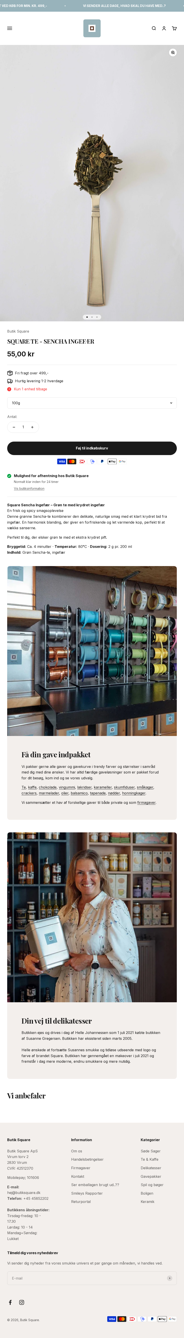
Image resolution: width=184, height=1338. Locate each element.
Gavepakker (151, 1176)
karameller (103, 787)
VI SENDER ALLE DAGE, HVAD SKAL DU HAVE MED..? (96, 6)
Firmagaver (80, 1168)
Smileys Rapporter (87, 1193)
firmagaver (146, 802)
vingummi (67, 787)
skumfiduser (124, 787)
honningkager (133, 793)
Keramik (147, 1201)
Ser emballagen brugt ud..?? (95, 1184)
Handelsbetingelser (87, 1159)
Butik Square (18, 331)
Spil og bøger (152, 1184)
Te (24, 787)
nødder (114, 793)
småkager (145, 787)
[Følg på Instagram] (22, 1302)
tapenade (98, 793)
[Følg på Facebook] (10, 1302)
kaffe (32, 787)
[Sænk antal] (13, 427)
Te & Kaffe (149, 1159)
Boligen (147, 1193)
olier (64, 793)
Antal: (12, 416)
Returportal (81, 1201)
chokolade (48, 787)
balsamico (79, 793)
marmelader (49, 793)
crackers (29, 793)
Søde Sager (151, 1151)
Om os (76, 1151)
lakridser (84, 787)
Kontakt (77, 1176)
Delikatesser (151, 1168)
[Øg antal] (32, 427)
